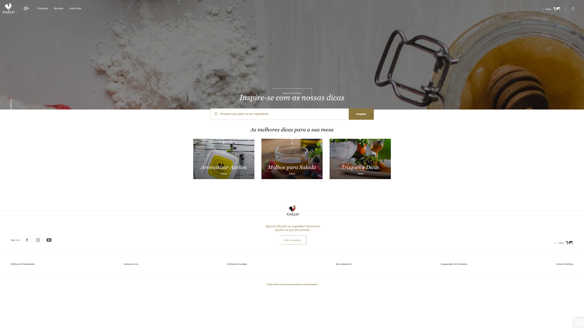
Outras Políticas (564, 264)
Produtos (42, 8)
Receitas (58, 8)
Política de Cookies (237, 264)
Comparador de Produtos (454, 264)
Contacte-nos (131, 264)
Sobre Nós (75, 8)
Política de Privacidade (23, 264)
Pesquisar (361, 114)
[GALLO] (8, 8)
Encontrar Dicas (292, 93)
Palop (548, 9)
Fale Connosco (292, 240)
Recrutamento (343, 264)
